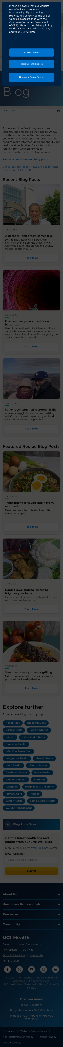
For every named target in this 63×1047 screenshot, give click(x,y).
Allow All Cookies (31, 52)
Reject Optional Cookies (31, 64)
